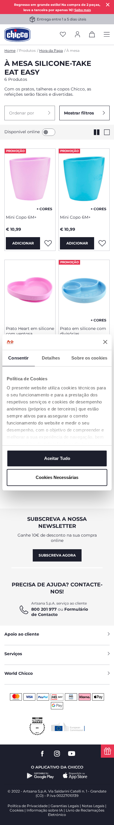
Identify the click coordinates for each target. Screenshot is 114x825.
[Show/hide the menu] (107, 34)
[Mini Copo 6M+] (30, 179)
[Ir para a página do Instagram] (57, 753)
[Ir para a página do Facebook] (42, 753)
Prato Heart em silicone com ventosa (30, 331)
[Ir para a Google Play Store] (40, 775)
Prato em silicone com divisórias (83, 331)
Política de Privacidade (28, 806)
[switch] (48, 132)
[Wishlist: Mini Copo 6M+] (48, 243)
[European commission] (68, 726)
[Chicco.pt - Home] (17, 34)
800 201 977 (44, 609)
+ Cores (44, 209)
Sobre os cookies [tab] (89, 357)
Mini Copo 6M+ (21, 217)
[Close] (108, 4)
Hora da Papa (51, 50)
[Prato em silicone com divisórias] (84, 290)
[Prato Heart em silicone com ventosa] (30, 290)
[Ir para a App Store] (75, 775)
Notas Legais (93, 806)
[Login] (77, 34)
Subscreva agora (57, 555)
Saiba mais (82, 10)
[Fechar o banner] (105, 342)
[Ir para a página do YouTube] (71, 753)
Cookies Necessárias (57, 477)
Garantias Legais (65, 806)
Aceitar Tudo (57, 458)
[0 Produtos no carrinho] (92, 35)
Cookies (17, 810)
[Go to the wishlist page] (63, 34)
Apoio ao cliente (21, 634)
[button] (29, 113)
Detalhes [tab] (51, 357)
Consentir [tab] (18, 357)
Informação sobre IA (45, 810)
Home (9, 50)
